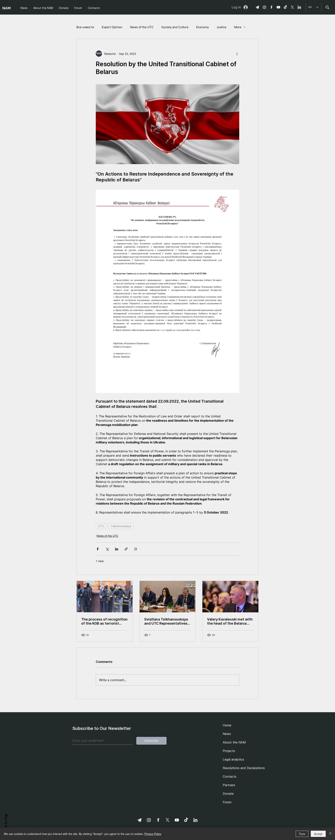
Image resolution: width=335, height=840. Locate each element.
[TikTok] (285, 7)
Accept (318, 834)
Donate (228, 794)
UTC (101, 526)
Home (227, 725)
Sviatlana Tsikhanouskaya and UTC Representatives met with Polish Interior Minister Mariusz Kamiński (166, 621)
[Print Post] (135, 549)
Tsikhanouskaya (121, 526)
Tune (302, 834)
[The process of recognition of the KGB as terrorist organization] (105, 596)
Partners (229, 785)
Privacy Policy (152, 834)
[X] (292, 7)
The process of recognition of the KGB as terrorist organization (104, 621)
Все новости (85, 27)
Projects (229, 751)
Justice (221, 27)
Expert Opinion (112, 27)
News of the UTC (142, 27)
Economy (202, 27)
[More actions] (237, 53)
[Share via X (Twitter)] (107, 549)
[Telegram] (257, 7)
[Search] (327, 7)
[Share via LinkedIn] (116, 549)
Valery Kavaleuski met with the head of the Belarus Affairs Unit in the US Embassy (230, 621)
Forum (227, 802)
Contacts (229, 776)
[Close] (330, 834)
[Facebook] (271, 7)
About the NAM (234, 742)
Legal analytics (233, 759)
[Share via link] (126, 549)
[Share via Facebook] (97, 549)
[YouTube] (278, 7)
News (227, 734)
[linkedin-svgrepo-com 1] (299, 7)
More (237, 27)
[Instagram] (264, 7)
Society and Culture (174, 27)
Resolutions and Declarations (242, 768)
